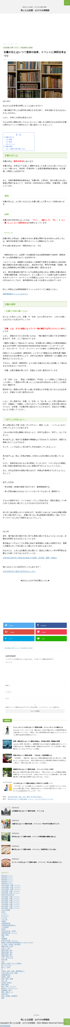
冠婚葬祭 (4, 938)
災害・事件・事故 (7, 979)
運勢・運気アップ (7, 992)
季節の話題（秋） (7, 956)
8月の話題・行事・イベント (10, 906)
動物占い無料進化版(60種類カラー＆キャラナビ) (17, 942)
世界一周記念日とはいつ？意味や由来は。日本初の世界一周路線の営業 (36, 741)
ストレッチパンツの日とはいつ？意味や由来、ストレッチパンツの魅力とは (38, 727)
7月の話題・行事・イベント (10, 904)
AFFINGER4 (5, 1026)
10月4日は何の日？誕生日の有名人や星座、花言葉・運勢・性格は (30, 558)
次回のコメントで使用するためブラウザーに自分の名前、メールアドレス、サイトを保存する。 (32, 707)
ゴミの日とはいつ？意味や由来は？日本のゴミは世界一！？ (33, 783)
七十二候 (4, 919)
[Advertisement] (35, 28)
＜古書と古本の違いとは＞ (17, 149)
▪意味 (10, 139)
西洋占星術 (5, 984)
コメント (8, 662)
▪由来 (10, 142)
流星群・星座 (5, 977)
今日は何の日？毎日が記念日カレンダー (19, 571)
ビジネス (4, 917)
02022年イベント (7, 877)
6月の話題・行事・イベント (10, 902)
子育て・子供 (5, 948)
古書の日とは (9, 137)
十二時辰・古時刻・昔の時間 (10, 944)
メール (8, 692)
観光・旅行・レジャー (8, 986)
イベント (4, 914)
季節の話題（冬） (7, 950)
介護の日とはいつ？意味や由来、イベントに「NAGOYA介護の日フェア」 (36, 824)
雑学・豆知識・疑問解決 (9, 996)
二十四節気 (5, 927)
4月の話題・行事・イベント (10, 898)
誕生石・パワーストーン (9, 988)
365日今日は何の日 (7, 895)
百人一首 (4, 980)
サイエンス (5, 916)
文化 (2, 961)
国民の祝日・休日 (7, 946)
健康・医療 (5, 935)
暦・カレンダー (6, 965)
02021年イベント (7, 875)
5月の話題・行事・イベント (10, 900)
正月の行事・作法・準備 (9, 973)
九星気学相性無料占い (8, 925)
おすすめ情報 (5, 910)
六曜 (2, 937)
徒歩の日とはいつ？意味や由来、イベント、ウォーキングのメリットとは (30, 799)
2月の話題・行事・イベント (10, 893)
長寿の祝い (5, 994)
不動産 (3, 921)
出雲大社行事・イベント (9, 940)
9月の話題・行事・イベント (10, 908)
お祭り (3, 912)
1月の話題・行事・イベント (10, 891)
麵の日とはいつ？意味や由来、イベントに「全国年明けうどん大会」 (34, 849)
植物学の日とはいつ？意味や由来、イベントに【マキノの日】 (33, 769)
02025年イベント (7, 883)
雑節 (2, 998)
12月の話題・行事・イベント (11, 889)
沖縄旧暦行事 (5, 975)
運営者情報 (36, 1015)
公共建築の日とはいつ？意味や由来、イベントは (28, 811)
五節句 (3, 929)
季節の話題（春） (7, 954)
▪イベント (12, 144)
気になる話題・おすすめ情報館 (35, 10)
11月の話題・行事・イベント (10, 887)
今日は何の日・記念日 (26, 648)
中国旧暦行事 (5, 923)
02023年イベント (7, 879)
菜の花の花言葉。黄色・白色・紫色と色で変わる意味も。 (25, 797)
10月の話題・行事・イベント (12, 648)
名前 (7, 685)
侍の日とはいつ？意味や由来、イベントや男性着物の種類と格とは (34, 836)
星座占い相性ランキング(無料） (11, 963)
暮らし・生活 (5, 967)
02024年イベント (7, 881)
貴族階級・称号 (6, 990)
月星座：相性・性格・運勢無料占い (13, 971)
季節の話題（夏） (7, 952)
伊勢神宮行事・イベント (9, 933)
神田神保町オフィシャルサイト (15, 294)
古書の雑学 (8, 146)
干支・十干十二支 (7, 958)
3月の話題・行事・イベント (10, 896)
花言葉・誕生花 (6, 982)
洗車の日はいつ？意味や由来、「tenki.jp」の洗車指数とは (32, 755)
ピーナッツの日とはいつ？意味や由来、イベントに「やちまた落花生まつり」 (37, 862)
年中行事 (4, 959)
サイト (7, 698)
